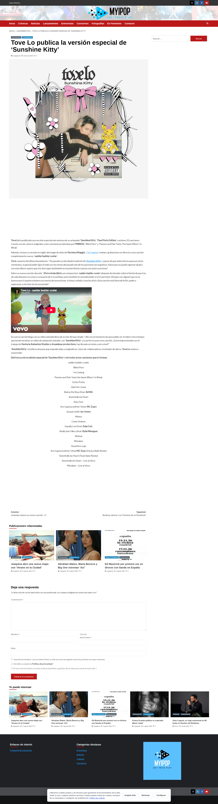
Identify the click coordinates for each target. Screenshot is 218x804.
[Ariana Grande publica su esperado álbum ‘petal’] (149, 704)
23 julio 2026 (185, 726)
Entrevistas (67, 23)
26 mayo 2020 (28, 56)
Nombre (15, 634)
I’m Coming (92, 252)
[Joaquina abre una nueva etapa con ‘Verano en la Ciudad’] (31, 545)
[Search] (207, 23)
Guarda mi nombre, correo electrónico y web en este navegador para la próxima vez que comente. (59, 659)
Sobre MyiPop (14, 3)
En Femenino (114, 23)
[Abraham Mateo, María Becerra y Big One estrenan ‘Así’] (78, 545)
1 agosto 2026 (147, 726)
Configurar (161, 795)
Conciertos (83, 23)
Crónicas (23, 23)
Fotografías (98, 23)
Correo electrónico (86, 636)
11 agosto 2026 (27, 571)
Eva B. (176, 726)
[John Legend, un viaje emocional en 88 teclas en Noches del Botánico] (190, 704)
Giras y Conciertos (112, 557)
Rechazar (146, 795)
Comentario (17, 599)
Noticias (35, 23)
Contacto (129, 23)
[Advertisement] (78, 219)
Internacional (16, 37)
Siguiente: (124, 513)
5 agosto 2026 (73, 571)
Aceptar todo (130, 795)
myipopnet (16, 56)
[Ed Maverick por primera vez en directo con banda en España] (125, 545)
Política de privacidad (42, 664)
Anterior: (29, 513)
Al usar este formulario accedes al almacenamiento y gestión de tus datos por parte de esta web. (55, 668)
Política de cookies (97, 798)
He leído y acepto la (33, 664)
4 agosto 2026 (120, 571)
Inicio (12, 23)
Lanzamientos (50, 23)
